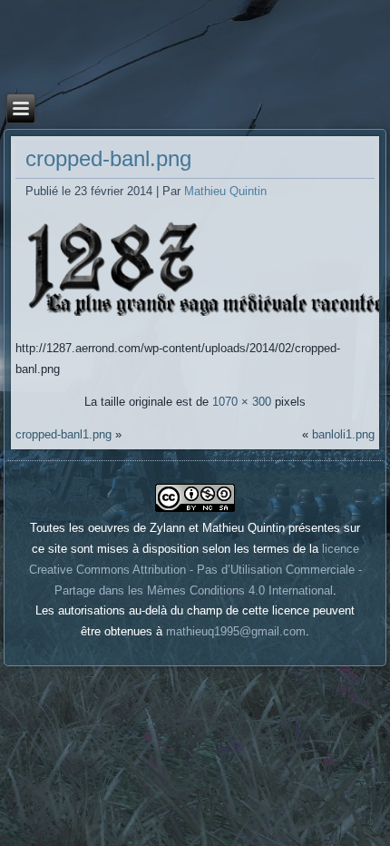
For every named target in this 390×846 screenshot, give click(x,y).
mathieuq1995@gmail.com (236, 631)
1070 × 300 (241, 401)
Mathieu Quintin (225, 191)
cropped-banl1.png (63, 434)
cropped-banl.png (108, 158)
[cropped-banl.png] (199, 316)
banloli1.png (343, 434)
